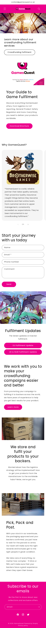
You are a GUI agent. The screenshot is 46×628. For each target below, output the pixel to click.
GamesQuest (19, 623)
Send (8, 284)
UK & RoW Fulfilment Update (23, 352)
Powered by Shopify (31, 623)
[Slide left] (18, 224)
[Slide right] (28, 224)
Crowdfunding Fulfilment (19, 52)
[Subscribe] (38, 607)
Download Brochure (19, 126)
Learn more (13, 407)
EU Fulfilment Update (23, 345)
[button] (4, 8)
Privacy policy (23, 625)
